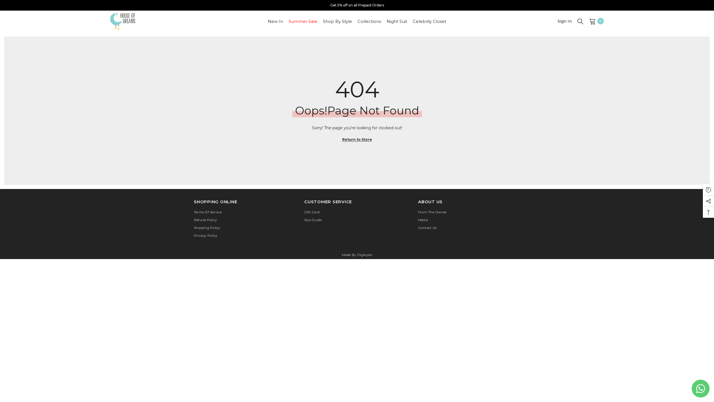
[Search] (580, 21)
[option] (357, 5)
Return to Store (357, 139)
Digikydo (364, 255)
